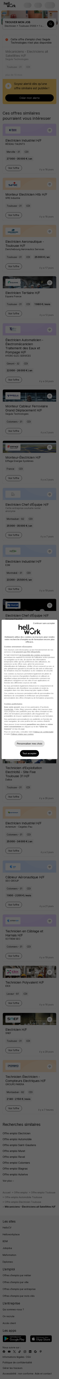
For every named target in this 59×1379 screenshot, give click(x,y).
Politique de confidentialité (43, 732)
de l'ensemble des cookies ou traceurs (34, 655)
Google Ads (8, 709)
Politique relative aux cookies (22, 734)
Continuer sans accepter (44, 623)
